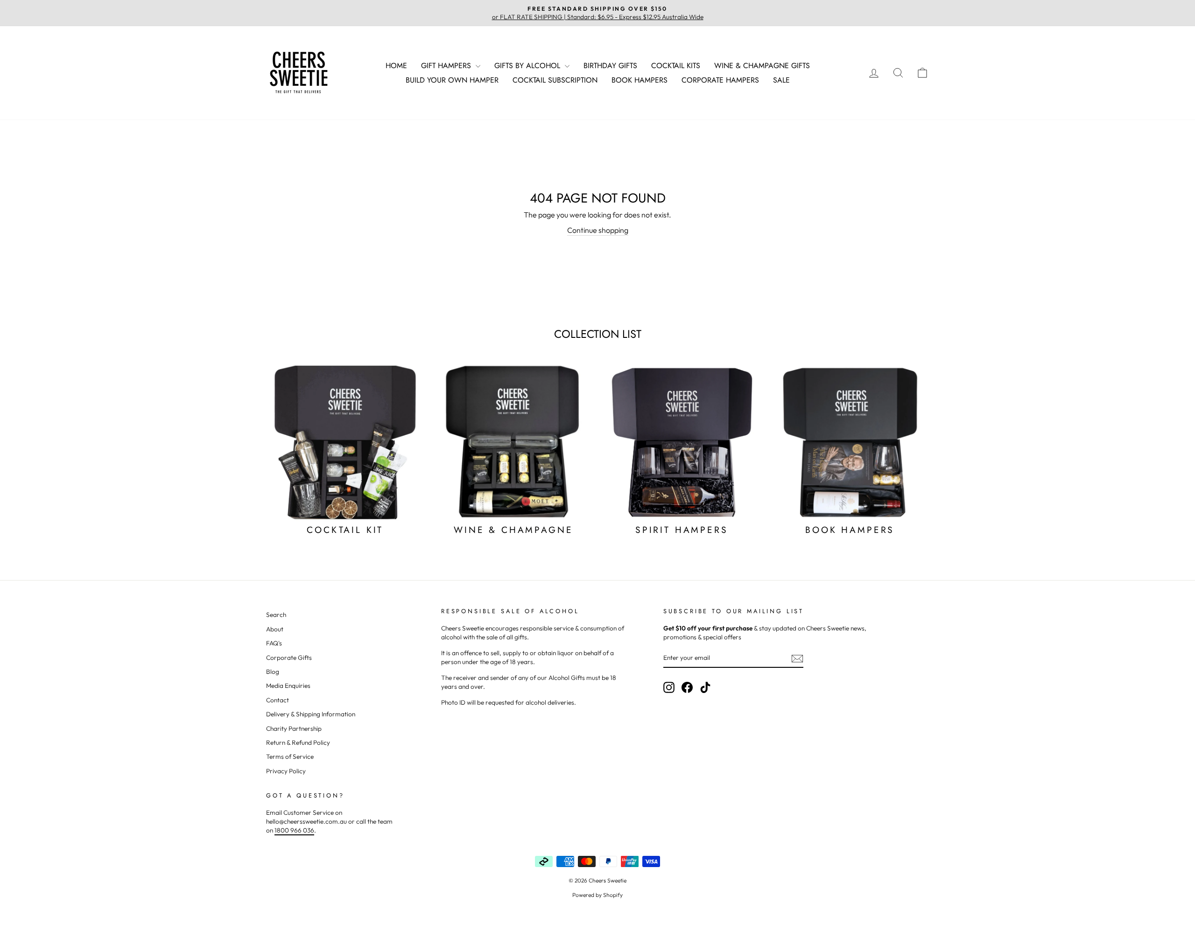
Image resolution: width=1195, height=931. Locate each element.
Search (276, 614)
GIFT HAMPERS (447, 65)
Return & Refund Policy (298, 742)
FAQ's (274, 643)
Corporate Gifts (289, 657)
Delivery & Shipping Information (310, 714)
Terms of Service (290, 756)
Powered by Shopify (597, 894)
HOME (396, 65)
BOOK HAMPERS (640, 80)
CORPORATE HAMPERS (720, 80)
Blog (272, 671)
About (274, 629)
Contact (277, 700)
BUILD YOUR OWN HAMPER (452, 80)
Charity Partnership (294, 728)
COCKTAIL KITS (675, 65)
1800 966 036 (294, 830)
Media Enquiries (288, 685)
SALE (781, 80)
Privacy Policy (286, 771)
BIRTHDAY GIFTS (610, 65)
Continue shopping (597, 230)
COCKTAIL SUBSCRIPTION (555, 80)
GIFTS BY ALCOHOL (528, 65)
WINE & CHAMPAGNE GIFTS (762, 65)
